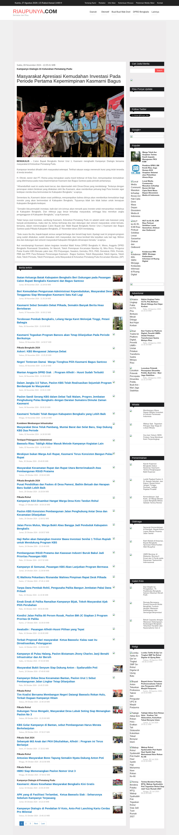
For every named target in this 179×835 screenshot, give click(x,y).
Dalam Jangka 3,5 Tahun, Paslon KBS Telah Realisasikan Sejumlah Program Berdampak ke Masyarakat (64, 384)
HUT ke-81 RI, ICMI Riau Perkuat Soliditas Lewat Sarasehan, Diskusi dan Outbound (150, 225)
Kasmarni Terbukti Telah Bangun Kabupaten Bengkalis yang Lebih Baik (61, 414)
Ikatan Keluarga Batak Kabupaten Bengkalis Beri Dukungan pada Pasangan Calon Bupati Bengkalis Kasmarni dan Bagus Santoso (64, 279)
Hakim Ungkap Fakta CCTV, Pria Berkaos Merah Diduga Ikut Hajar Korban (152, 302)
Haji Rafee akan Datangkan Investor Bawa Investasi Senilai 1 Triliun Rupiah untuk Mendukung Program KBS (64, 541)
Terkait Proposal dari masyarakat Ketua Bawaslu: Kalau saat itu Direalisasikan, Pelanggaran (57, 641)
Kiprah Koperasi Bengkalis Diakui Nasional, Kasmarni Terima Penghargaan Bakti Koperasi (152, 468)
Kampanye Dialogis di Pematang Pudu (36, 780)
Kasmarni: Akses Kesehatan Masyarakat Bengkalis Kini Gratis (55, 784)
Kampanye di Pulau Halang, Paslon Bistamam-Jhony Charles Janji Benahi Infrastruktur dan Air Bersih (63, 655)
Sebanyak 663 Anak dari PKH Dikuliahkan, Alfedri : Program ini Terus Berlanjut (60, 743)
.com (35, 11)
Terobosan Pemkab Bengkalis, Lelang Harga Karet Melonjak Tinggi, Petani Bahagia (63, 321)
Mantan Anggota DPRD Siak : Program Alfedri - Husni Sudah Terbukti (60, 372)
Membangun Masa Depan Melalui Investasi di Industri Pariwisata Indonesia (153, 413)
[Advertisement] (89, 42)
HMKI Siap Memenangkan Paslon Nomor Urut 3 (46, 771)
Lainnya (155, 13)
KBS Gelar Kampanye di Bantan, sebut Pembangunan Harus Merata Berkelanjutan (59, 726)
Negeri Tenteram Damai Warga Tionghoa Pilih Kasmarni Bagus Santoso (62, 361)
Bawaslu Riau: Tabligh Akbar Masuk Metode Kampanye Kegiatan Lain (60, 443)
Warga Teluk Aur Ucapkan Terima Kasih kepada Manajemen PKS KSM (149, 157)
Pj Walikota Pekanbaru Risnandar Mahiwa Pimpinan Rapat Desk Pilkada (61, 577)
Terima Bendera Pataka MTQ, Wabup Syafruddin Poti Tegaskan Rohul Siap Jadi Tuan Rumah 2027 (152, 785)
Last (43, 823)
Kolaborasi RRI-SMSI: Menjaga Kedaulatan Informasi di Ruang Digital (150, 256)
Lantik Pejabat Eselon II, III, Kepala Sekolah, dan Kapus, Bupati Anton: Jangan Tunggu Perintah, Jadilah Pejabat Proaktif (153, 484)
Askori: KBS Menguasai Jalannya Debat (41, 351)
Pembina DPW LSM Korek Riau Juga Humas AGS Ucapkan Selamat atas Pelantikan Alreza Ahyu (150, 171)
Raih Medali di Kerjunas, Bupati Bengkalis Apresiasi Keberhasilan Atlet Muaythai (153, 544)
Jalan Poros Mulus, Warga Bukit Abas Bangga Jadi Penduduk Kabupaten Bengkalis (62, 527)
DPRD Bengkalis (141, 13)
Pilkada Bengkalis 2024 (28, 348)
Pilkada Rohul (24, 497)
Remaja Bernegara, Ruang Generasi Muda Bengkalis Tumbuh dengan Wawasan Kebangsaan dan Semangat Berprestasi (152, 607)
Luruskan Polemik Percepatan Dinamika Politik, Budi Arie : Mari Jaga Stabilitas (151, 371)
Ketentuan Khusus (125, 3)
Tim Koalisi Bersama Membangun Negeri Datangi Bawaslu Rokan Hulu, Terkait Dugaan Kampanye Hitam (61, 696)
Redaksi (102, 3)
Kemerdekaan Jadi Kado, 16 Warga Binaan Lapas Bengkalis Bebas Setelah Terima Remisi (153, 500)
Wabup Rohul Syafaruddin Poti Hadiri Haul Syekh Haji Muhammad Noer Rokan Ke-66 (151, 752)
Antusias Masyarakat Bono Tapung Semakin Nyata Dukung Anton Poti (60, 757)
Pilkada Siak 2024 (25, 738)
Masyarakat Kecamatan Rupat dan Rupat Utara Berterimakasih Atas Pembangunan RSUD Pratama (59, 469)
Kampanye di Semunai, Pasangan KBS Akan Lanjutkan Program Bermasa (63, 566)
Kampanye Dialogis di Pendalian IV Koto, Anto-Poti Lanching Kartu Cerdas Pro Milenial (63, 810)
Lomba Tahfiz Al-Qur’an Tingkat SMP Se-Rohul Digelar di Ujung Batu (151, 655)
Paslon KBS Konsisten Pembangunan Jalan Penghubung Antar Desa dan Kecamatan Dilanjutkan (62, 513)
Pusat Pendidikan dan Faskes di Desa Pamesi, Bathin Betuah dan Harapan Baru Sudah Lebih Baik (63, 486)
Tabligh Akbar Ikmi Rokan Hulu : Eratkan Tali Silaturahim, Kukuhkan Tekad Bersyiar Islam (152, 716)
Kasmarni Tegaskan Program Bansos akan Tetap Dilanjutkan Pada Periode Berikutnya (63, 336)
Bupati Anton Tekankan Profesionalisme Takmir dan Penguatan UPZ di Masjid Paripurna (151, 684)
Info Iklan (112, 3)
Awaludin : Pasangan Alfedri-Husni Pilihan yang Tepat (50, 629)
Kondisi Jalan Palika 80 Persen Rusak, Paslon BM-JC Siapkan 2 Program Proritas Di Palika (62, 617)
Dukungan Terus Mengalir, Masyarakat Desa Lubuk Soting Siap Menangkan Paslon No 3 (64, 713)
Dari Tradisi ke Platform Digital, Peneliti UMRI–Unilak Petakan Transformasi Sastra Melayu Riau (151, 335)
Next (36, 823)
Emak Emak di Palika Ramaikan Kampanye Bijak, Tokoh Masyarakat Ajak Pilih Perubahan (62, 603)
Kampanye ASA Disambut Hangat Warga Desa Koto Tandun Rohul (58, 500)
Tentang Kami (90, 3)
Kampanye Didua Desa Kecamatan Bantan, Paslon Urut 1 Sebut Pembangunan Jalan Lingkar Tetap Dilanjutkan (56, 680)
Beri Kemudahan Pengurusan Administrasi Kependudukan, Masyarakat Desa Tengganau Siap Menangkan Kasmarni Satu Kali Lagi (64, 293)
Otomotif (105, 13)
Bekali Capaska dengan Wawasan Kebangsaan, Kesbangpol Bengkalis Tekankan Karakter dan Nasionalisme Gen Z (153, 624)
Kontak (160, 3)
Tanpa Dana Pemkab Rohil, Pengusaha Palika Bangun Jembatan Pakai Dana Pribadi (64, 589)
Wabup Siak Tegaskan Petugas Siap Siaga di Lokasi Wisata (153, 426)
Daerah (93, 13)
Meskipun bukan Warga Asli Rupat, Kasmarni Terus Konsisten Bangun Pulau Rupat (64, 456)
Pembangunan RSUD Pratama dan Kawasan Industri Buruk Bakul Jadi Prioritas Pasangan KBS (60, 555)
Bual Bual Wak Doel (121, 13)
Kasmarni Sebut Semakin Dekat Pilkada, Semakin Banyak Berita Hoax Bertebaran (60, 307)
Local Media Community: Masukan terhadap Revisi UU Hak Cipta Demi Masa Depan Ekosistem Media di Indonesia (150, 188)
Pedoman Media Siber (145, 3)
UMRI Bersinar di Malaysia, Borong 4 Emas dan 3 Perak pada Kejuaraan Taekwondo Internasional (153, 558)
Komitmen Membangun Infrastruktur (35, 423)
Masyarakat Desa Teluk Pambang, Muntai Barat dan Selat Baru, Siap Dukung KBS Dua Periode (64, 429)
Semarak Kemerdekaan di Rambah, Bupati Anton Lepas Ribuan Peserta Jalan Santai (153, 530)
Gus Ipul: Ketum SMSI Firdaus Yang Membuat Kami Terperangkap (153, 437)
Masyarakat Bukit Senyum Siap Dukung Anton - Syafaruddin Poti (57, 667)
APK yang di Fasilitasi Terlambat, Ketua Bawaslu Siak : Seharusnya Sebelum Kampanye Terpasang (59, 796)
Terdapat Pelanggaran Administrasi (34, 440)
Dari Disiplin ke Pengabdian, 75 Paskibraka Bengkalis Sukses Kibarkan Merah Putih (153, 591)
